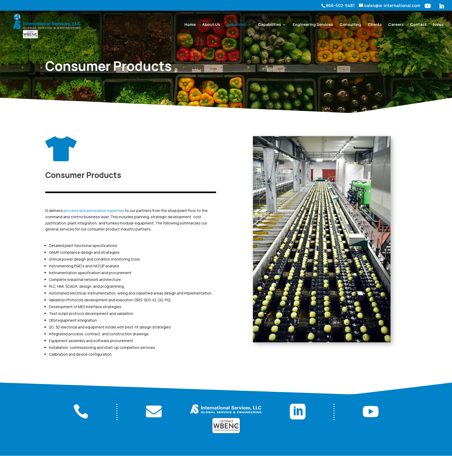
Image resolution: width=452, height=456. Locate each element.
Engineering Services (313, 25)
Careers (396, 25)
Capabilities (269, 25)
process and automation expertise (94, 210)
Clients (375, 25)
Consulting (350, 25)
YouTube (428, 7)
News (438, 25)
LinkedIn (441, 7)
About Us (211, 25)
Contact (418, 25)
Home (190, 25)
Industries (236, 25)
